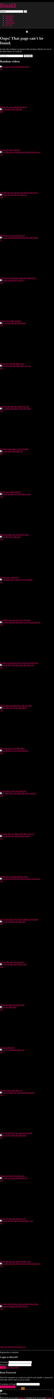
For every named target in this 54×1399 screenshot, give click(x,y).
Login (3, 1367)
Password (4, 1365)
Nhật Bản (9, 20)
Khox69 (8, 5)
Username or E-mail (8, 1384)
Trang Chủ (9, 16)
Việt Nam (9, 18)
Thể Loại (8, 25)
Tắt (22, 1389)
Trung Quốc (10, 23)
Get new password (7, 1387)
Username (4, 1362)
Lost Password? (12, 1367)
